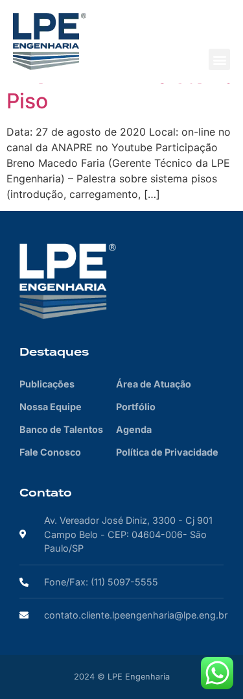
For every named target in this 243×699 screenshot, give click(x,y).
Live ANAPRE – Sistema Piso (120, 88)
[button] (219, 59)
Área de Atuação (153, 383)
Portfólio (136, 406)
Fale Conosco (50, 452)
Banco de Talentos (61, 429)
